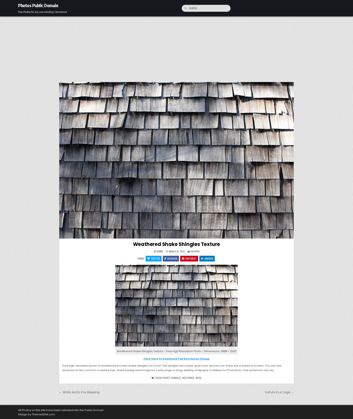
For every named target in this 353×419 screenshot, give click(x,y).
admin (160, 251)
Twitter (155, 258)
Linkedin (208, 258)
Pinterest (191, 258)
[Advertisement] (176, 47)
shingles (176, 378)
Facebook (172, 258)
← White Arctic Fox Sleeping (79, 392)
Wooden (195, 251)
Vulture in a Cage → (279, 392)
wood (198, 378)
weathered (188, 378)
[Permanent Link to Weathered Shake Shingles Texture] (176, 160)
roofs (166, 378)
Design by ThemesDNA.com (36, 414)
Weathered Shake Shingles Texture (176, 244)
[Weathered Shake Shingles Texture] (176, 347)
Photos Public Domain (38, 5)
